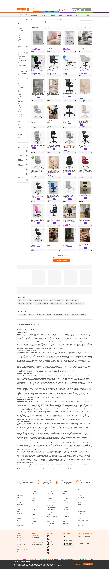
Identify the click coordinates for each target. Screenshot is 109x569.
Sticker (64, 493)
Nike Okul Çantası (50, 493)
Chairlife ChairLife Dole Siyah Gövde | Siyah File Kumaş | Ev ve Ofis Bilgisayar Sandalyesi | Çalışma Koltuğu (38, 70)
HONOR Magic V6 (81, 525)
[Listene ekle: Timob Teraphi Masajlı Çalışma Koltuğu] (43, 131)
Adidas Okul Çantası (50, 521)
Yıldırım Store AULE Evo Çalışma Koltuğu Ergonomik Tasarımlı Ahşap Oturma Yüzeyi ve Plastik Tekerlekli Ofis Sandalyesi (53, 220)
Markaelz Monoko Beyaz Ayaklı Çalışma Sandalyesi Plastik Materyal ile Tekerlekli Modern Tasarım (53, 94)
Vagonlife (33, 498)
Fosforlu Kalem (65, 498)
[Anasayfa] (31, 19)
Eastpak (33, 514)
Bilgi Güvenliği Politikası (21, 546)
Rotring (33, 516)
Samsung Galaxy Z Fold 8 (82, 518)
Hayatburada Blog (35, 535)
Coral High (34, 493)
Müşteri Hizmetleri (71, 6)
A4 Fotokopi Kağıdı (20, 492)
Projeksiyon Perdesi (20, 495)
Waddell (33, 500)
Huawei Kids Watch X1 (82, 500)
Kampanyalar (57, 6)
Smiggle (33, 518)
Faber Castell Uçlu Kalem (67, 502)
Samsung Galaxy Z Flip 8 (82, 522)
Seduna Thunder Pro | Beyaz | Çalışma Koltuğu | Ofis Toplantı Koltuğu (37, 171)
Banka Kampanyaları (35, 547)
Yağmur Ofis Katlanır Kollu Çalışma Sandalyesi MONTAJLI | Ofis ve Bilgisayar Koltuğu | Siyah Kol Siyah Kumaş (85, 220)
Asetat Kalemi (65, 496)
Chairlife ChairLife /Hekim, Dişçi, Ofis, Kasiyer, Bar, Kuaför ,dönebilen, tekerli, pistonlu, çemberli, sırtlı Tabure (37, 244)
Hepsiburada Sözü (81, 492)
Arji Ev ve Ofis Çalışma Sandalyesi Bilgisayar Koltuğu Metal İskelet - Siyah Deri (69, 244)
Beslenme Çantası (20, 504)
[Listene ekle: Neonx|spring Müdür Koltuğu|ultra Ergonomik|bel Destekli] (59, 106)
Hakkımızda (19, 535)
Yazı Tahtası (19, 507)
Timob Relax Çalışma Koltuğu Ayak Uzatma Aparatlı (69, 70)
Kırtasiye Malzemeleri (20, 500)
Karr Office (21, 37)
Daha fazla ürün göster (61, 260)
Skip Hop (33, 509)
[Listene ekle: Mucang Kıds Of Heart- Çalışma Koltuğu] (91, 229)
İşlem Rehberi (34, 549)
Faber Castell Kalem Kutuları (67, 526)
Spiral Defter (49, 518)
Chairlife (20, 39)
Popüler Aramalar (81, 495)
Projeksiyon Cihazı (20, 493)
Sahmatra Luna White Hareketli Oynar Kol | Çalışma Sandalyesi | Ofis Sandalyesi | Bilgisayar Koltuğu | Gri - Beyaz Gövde (37, 46)
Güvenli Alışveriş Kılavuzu (21, 547)
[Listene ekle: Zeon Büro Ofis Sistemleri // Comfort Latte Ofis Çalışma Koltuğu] (91, 106)
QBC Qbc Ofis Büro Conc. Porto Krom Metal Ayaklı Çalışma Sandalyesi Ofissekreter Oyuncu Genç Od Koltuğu (69, 46)
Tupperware (34, 512)
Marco (33, 519)
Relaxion (33, 525)
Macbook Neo (80, 506)
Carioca (33, 505)
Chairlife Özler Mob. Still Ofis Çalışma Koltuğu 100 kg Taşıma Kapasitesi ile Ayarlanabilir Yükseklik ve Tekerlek (53, 70)
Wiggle (33, 523)
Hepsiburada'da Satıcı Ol (88, 6)
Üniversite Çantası (20, 525)
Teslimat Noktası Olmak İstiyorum (37, 544)
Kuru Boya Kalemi (66, 523)
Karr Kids (20, 28)
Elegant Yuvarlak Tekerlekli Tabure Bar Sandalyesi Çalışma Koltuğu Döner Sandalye (69, 121)
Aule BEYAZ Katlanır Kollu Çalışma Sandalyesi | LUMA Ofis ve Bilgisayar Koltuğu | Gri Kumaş (69, 196)
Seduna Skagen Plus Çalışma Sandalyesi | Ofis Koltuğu (36, 121)
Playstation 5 (80, 509)
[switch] (27, 20)
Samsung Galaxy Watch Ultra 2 (83, 523)
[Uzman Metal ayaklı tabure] (85, 188)
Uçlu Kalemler (19, 522)
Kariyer (18, 542)
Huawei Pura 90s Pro (81, 504)
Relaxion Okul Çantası (51, 509)
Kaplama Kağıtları (20, 516)
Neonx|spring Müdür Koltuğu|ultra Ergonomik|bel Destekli (53, 121)
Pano (48, 519)
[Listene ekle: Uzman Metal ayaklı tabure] (91, 181)
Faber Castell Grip (66, 514)
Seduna (20, 35)
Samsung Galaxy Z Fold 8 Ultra (83, 520)
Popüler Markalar (81, 497)
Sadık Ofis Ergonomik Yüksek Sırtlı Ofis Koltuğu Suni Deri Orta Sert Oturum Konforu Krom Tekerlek (53, 244)
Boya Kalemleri (19, 520)
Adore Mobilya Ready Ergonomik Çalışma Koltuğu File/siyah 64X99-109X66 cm (69, 221)
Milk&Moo (33, 496)
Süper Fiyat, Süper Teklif (49, 6)
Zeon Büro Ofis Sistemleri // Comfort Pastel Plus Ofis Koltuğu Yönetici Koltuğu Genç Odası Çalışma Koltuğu (53, 172)
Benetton (33, 502)
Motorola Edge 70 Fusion (82, 511)
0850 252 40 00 (85, 543)
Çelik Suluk (49, 514)
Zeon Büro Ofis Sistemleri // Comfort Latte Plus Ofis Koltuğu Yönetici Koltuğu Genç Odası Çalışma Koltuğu (85, 95)
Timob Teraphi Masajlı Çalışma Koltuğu (38, 145)
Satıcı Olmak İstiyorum (35, 537)
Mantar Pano (19, 506)
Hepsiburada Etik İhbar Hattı (85, 547)
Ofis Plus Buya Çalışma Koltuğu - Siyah (69, 93)
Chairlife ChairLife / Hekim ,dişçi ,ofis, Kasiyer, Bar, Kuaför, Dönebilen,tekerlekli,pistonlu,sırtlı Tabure (85, 146)
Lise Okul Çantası (50, 496)
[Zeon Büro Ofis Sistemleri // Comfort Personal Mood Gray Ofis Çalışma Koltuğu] (69, 138)
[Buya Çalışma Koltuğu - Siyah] (69, 86)
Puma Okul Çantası (50, 523)
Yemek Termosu (65, 509)
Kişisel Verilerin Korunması (21, 544)
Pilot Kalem (64, 505)
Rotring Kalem (49, 525)
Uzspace (33, 495)
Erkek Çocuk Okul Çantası (51, 503)
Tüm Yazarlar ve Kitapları (82, 493)
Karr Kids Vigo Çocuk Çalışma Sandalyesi (52, 46)
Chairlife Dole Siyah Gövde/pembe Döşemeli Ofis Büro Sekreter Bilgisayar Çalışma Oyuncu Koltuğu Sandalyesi (37, 220)
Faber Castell (34, 503)
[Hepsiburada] (23, 9)
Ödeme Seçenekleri (35, 546)
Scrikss (33, 526)
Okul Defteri (19, 509)
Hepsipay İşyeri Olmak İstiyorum (37, 539)
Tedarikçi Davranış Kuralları (36, 540)
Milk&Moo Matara (50, 512)
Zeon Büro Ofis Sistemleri (21, 41)
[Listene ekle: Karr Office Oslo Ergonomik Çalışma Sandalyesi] (91, 32)
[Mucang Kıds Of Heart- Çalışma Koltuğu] (85, 235)
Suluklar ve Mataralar (20, 499)
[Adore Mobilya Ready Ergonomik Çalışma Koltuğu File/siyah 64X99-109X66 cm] (69, 211)
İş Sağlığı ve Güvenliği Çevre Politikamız (23, 549)
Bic (32, 507)
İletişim (18, 551)
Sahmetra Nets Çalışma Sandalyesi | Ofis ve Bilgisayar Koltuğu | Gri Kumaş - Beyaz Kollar (38, 94)
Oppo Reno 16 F (80, 516)
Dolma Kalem (65, 521)
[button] (27, 53)
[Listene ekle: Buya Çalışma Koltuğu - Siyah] (75, 80)
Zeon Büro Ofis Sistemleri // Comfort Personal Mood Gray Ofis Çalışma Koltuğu (69, 147)
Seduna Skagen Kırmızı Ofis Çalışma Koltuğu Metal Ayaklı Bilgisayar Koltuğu (85, 171)
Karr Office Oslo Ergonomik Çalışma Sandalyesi (85, 46)
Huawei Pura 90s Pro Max (82, 502)
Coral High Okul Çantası (51, 495)
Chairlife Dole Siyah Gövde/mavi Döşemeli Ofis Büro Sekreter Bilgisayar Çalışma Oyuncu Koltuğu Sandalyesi (53, 196)
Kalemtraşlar (19, 518)
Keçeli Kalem (49, 526)
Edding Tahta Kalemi (66, 525)
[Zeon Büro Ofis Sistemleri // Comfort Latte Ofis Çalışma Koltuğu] (85, 112)
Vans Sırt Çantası (65, 507)
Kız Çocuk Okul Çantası (51, 502)
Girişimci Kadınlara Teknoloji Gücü (37, 542)
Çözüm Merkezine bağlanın (85, 536)
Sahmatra (21, 30)
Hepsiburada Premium (79, 6)
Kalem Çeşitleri (19, 511)
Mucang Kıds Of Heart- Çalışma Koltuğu (84, 245)
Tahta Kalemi (65, 495)
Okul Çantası (19, 497)
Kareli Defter (65, 519)
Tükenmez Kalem (66, 516)
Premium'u (23, 10)
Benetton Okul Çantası (51, 505)
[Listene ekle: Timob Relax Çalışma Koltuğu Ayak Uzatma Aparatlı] (75, 56)
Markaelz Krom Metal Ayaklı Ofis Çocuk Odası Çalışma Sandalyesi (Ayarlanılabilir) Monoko (84, 70)
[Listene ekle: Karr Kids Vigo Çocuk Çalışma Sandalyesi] (59, 32)
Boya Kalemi (65, 503)
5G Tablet (79, 513)
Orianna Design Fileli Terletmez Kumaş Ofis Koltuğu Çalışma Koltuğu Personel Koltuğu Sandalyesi (53, 146)
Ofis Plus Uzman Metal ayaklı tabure (85, 195)
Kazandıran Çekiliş (81, 507)
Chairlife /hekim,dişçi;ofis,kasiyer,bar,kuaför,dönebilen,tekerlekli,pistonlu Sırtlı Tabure (38, 196)
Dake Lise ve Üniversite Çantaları (52, 507)
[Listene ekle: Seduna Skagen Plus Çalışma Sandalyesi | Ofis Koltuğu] (43, 106)
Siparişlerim (42, 6)
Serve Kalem (65, 518)
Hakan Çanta (34, 521)
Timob (20, 33)
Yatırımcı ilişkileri (19, 539)
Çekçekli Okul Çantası (51, 500)
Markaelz (21, 32)
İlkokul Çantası (19, 523)
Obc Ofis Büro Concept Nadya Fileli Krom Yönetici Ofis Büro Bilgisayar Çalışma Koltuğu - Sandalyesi (69, 171)
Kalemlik (64, 512)
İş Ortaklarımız (19, 537)
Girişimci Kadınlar (63, 6)
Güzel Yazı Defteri (20, 513)
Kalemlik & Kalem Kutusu (21, 502)
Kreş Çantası (49, 498)
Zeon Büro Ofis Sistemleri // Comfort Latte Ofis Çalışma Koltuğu (85, 122)
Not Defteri (64, 500)
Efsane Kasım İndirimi (81, 499)
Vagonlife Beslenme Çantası (52, 516)
